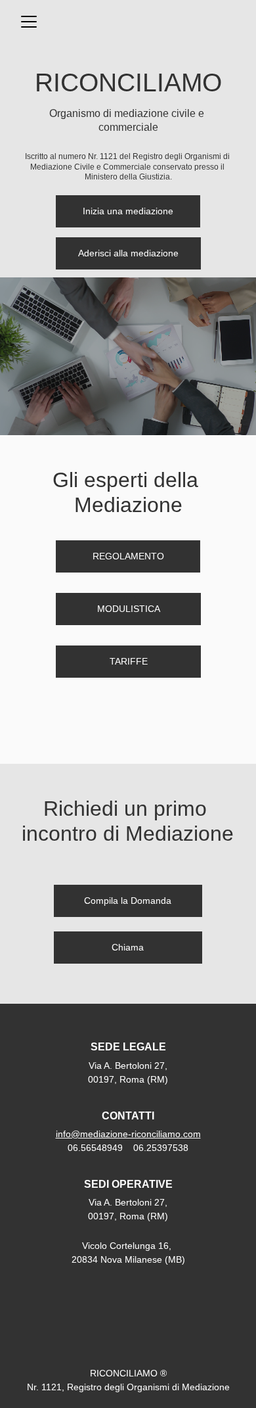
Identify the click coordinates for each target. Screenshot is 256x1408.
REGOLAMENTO (128, 556)
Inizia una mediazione (128, 211)
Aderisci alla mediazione (128, 253)
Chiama (128, 947)
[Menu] (29, 22)
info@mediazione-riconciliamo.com (128, 1134)
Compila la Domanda (127, 900)
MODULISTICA (128, 608)
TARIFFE (129, 661)
